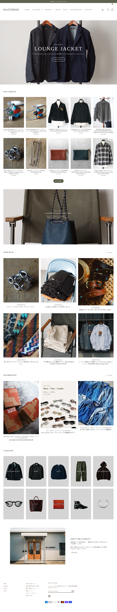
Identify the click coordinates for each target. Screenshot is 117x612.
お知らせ (32, 436)
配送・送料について (31, 588)
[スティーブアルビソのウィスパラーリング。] (21, 280)
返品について (29, 590)
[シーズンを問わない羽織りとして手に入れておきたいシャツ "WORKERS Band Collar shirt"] (96, 335)
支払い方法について (31, 583)
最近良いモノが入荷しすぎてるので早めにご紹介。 (95, 310)
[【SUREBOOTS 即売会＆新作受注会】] (21, 407)
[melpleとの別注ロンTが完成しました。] (58, 280)
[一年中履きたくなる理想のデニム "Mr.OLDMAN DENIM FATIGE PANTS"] (58, 335)
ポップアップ (58, 430)
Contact (88, 9)
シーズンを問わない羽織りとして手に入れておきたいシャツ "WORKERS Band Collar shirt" (96, 363)
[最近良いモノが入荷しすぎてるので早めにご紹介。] (96, 281)
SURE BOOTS (25, 436)
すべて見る (58, 181)
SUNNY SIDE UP (84, 427)
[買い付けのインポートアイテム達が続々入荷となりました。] (21, 335)
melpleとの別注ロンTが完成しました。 (58, 307)
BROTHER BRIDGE (9, 436)
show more (74, 552)
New (47, 430)
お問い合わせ (29, 595)
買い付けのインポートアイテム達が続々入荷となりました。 (21, 363)
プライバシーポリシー (31, 593)
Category (36, 9)
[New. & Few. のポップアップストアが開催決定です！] (58, 404)
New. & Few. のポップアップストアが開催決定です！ (58, 433)
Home (27, 9)
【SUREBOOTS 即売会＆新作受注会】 (21, 440)
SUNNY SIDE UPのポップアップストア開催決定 (96, 430)
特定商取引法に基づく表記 (32, 586)
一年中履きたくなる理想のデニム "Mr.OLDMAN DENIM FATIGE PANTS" (58, 363)
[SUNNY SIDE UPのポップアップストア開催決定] (96, 403)
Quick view (14, 126)
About (58, 9)
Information (76, 9)
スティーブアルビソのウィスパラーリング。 (21, 307)
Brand (48, 9)
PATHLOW (18, 436)
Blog (65, 9)
